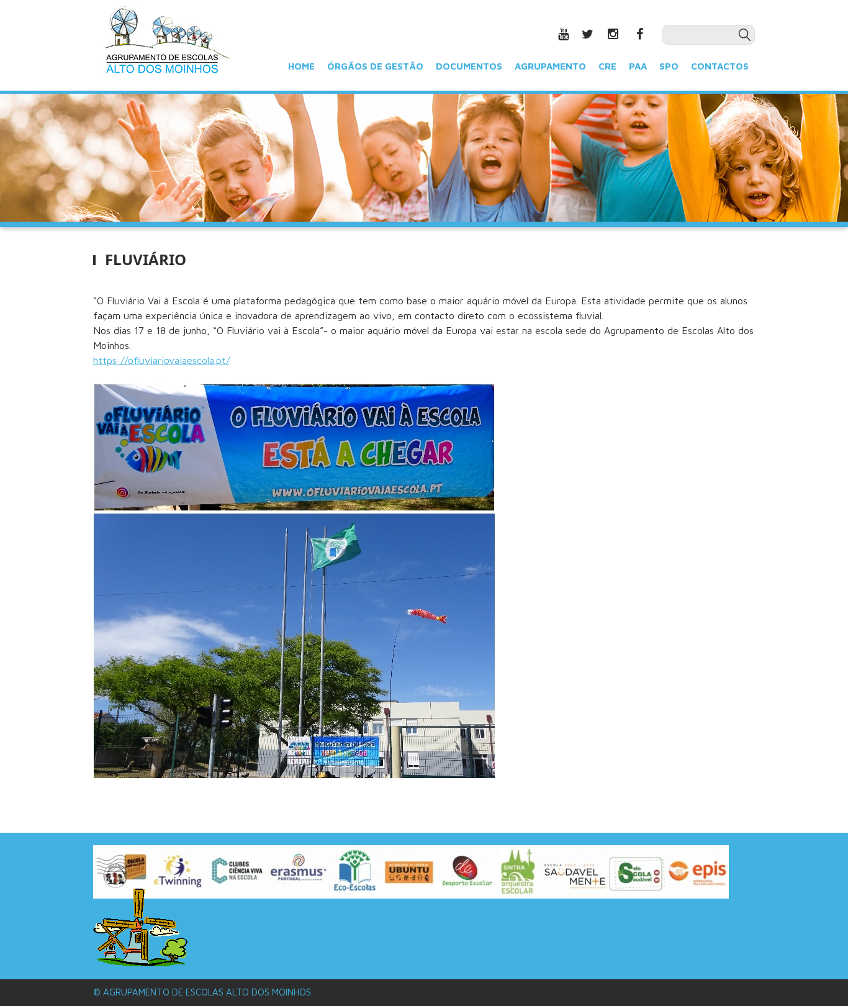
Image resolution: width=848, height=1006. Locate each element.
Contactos (720, 65)
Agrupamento (550, 65)
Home (301, 65)
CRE (607, 65)
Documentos (469, 65)
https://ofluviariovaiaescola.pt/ (161, 360)
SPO (669, 65)
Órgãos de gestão (375, 65)
